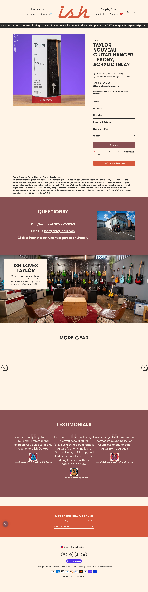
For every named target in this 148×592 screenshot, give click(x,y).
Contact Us (91, 567)
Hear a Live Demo (101, 129)
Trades (96, 101)
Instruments (38, 9)
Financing (97, 115)
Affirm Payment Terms (62, 567)
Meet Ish (100, 14)
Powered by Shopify (80, 576)
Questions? (98, 135)
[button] (5, 524)
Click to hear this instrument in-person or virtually (53, 238)
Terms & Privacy (79, 567)
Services (30, 14)
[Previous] (4, 368)
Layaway (97, 108)
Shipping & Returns (102, 122)
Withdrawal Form (105, 567)
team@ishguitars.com (59, 231)
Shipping (96, 86)
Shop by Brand (109, 9)
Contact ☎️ (116, 14)
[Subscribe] (92, 526)
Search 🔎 (46, 14)
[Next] (144, 368)
